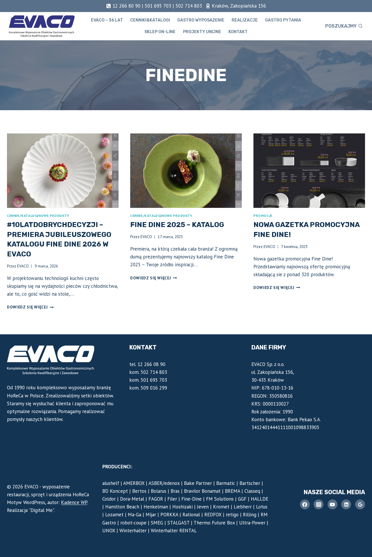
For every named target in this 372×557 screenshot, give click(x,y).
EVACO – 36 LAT (107, 20)
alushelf (110, 483)
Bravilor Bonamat (202, 491)
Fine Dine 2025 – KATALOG (177, 225)
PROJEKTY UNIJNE (202, 31)
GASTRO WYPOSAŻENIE (200, 20)
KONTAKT (238, 31)
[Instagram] (318, 504)
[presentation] (63, 170)
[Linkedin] (346, 504)
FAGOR (156, 499)
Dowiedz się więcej (30, 307)
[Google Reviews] (360, 504)
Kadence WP (74, 502)
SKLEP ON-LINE (160, 31)
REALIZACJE (245, 20)
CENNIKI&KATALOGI (150, 20)
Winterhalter (132, 530)
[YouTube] (332, 504)
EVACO (23, 266)
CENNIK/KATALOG (22, 215)
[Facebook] (305, 504)
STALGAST (178, 522)
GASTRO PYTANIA (283, 20)
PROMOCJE (262, 215)
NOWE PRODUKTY (53, 215)
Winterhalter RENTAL (174, 530)
